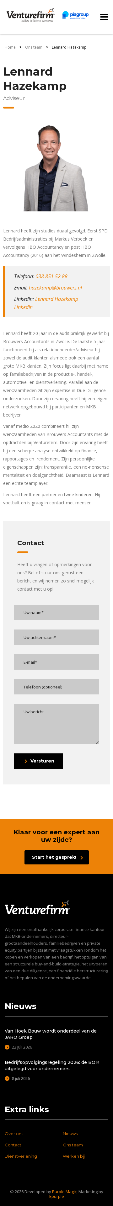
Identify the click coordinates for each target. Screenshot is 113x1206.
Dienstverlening (21, 1156)
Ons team (73, 1144)
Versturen (42, 761)
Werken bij (74, 1156)
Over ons (14, 1133)
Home (10, 47)
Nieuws (70, 1133)
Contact (13, 1144)
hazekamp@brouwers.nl (55, 287)
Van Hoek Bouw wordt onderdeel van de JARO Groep (51, 1034)
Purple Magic (64, 1191)
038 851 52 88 (51, 276)
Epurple (56, 1196)
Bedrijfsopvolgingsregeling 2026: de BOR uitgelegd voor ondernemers (52, 1065)
